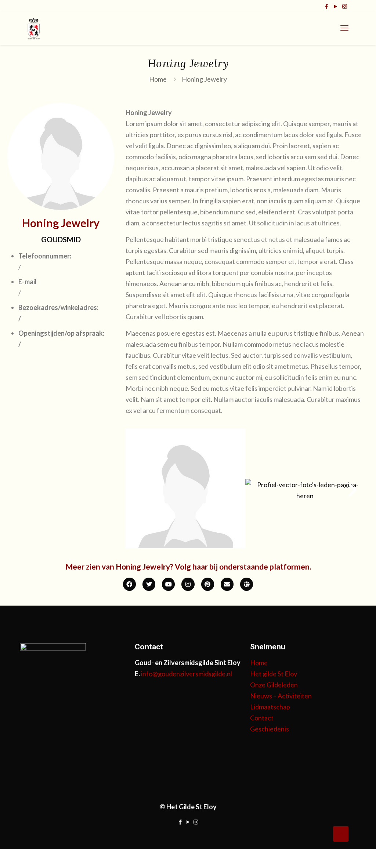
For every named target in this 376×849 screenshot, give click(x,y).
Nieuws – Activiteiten (281, 696)
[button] (137, 490)
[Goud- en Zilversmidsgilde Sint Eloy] (33, 27)
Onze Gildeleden (274, 685)
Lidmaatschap (270, 707)
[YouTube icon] (335, 6)
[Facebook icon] (326, 6)
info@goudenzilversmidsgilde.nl (186, 674)
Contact (262, 718)
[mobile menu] (344, 28)
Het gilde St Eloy (273, 674)
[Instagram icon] (344, 6)
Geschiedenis (269, 729)
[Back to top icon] (340, 834)
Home (158, 79)
